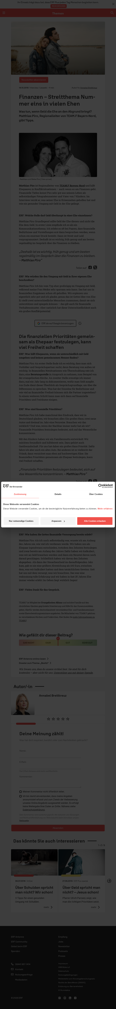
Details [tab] (58, 494)
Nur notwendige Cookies (21, 521)
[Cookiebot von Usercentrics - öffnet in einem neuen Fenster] (100, 486)
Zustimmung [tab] (20, 494)
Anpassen (56, 521)
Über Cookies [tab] (96, 494)
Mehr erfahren (105, 508)
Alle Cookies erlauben (95, 521)
